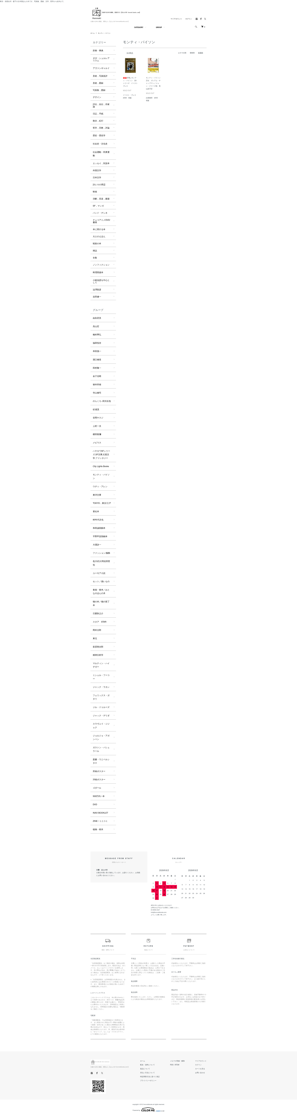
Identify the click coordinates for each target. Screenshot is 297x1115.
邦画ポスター (99, 771)
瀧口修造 (97, 359)
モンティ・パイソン (104, 33)
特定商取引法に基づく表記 (150, 1076)
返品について (145, 1068)
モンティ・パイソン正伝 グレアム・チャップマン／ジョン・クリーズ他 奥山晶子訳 (153, 83)
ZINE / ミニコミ (100, 820)
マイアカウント (176, 19)
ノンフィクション (101, 264)
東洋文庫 (97, 494)
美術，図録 (98, 82)
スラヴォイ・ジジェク (101, 725)
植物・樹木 (98, 829)
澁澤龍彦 (97, 289)
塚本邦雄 (97, 384)
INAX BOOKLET (100, 812)
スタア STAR (99, 621)
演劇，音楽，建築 (101, 198)
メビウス (97, 442)
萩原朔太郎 (98, 646)
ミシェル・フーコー (101, 676)
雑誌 (95, 250)
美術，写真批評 (100, 75)
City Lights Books (101, 466)
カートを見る (200, 1068)
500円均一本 (99, 796)
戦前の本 (97, 243)
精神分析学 (98, 654)
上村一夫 (97, 425)
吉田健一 (97, 296)
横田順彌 (97, 434)
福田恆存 (97, 342)
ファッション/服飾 (101, 552)
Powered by (136, 1110)
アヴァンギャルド (101, 68)
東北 (95, 638)
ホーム (92, 33)
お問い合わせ (200, 1072)
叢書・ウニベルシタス (101, 761)
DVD (95, 804)
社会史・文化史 (100, 143)
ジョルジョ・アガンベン (101, 737)
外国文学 (97, 170)
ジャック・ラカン (101, 686)
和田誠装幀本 (99, 527)
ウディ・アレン (100, 486)
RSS (171, 1064)
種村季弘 (97, 334)
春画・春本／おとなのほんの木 (101, 591)
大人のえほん (99, 236)
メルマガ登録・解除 (177, 1061)
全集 (95, 257)
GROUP (159, 27)
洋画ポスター (99, 779)
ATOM (177, 1064)
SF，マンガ (98, 205)
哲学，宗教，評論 (101, 127)
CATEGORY (138, 27)
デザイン (97, 97)
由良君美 (97, 317)
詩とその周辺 (99, 184)
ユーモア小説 (99, 572)
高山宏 (96, 326)
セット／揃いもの (101, 581)
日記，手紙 (98, 113)
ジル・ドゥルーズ (101, 707)
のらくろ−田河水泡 (102, 400)
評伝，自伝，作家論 (101, 105)
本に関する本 (99, 229)
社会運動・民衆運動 (101, 153)
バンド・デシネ (100, 212)
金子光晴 (97, 375)
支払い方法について (147, 1072)
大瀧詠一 (97, 544)
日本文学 (97, 177)
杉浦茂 (96, 409)
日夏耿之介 (98, 613)
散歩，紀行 (98, 120)
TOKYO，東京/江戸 (102, 502)
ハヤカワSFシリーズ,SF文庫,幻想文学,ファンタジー (101, 454)
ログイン (188, 19)
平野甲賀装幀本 (100, 536)
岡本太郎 (97, 629)
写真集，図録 (99, 89)
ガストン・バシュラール (101, 749)
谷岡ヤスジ (98, 417)
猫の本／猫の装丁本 (101, 603)
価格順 (192, 53)
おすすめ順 (182, 53)
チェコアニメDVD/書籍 (101, 221)
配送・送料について (147, 1064)
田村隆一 (97, 367)
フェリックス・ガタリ (101, 697)
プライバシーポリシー (148, 1080)
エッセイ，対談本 (101, 163)
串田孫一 (97, 351)
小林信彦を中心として (101, 281)
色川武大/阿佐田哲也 (101, 563)
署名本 (96, 511)
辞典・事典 (98, 50)
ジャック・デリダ (101, 715)
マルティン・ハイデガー (101, 665)
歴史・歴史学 (99, 135)
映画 (95, 191)
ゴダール (97, 787)
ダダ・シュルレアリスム (101, 59)
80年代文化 (98, 519)
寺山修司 (97, 392)
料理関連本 (98, 272)
